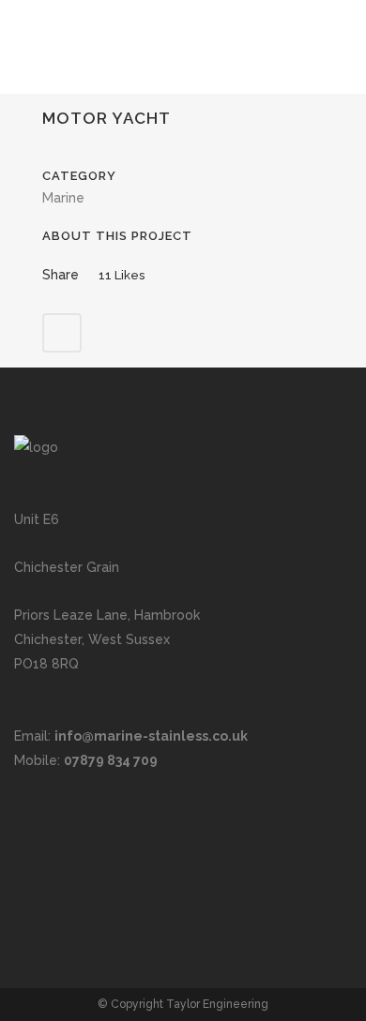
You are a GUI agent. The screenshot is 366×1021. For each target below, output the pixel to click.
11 (122, 275)
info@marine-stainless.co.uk (151, 735)
